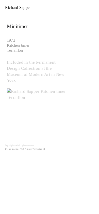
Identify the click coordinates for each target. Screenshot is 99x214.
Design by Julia (12, 149)
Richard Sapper (18, 7)
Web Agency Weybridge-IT (32, 149)
